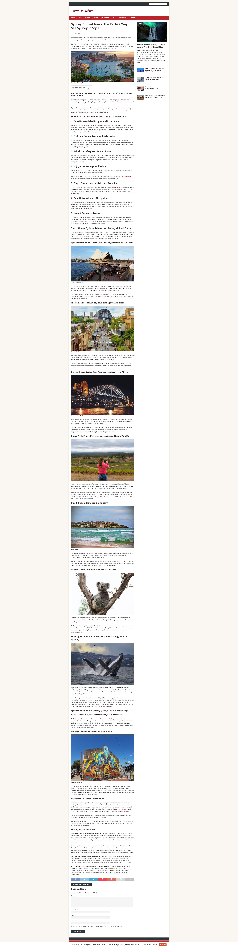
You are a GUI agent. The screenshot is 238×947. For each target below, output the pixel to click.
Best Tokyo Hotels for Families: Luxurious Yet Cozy (155, 87)
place (117, 100)
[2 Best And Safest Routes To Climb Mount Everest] (140, 79)
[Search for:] (158, 4)
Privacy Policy (163, 939)
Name (73, 910)
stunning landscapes (102, 803)
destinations (124, 811)
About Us (131, 939)
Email (73, 915)
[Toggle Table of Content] (88, 88)
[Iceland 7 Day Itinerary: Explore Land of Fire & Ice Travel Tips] (152, 32)
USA (114, 18)
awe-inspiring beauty (78, 630)
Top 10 (133, 18)
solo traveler (117, 189)
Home (73, 18)
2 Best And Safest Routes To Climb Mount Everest (154, 78)
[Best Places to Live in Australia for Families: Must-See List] (140, 97)
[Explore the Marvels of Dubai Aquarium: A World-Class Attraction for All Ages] (140, 70)
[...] (140, 63)
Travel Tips (123, 18)
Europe (88, 18)
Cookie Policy (152, 939)
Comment (74, 896)
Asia (80, 18)
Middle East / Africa (101, 18)
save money (127, 176)
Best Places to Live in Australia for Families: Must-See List (155, 96)
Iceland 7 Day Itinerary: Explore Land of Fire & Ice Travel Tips (151, 45)
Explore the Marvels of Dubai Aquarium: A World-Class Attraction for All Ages (154, 70)
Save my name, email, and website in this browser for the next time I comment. (97, 926)
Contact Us (141, 939)
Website (73, 921)
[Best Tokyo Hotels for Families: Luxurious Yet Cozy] (140, 88)
